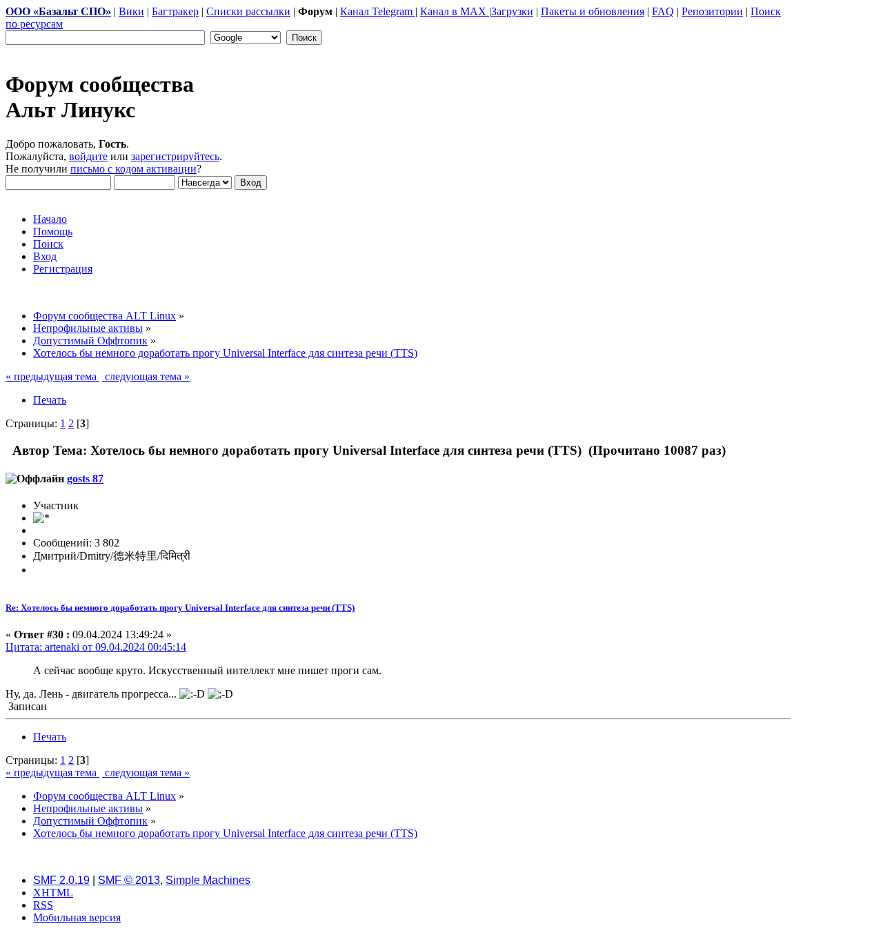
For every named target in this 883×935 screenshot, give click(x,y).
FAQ (663, 11)
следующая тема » (146, 376)
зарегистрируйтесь (175, 156)
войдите (88, 156)
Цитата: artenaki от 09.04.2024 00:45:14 (96, 647)
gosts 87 (85, 478)
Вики (131, 11)
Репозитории (712, 11)
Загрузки (512, 11)
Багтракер (175, 11)
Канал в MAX (454, 11)
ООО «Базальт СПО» (58, 11)
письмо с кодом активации (133, 169)
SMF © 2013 (129, 880)
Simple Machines (208, 880)
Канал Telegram (377, 11)
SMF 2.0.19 (61, 880)
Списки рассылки (248, 11)
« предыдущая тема (52, 376)
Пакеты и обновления (592, 11)
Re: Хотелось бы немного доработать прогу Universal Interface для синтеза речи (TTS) (180, 607)
